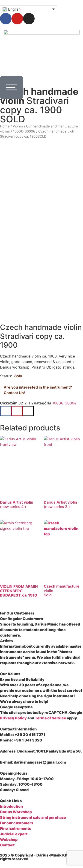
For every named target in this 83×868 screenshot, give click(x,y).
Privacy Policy (13, 718)
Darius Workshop (16, 812)
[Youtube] (17, 18)
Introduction (11, 806)
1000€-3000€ (24, 131)
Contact (7, 845)
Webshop (9, 839)
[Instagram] (29, 18)
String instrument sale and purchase (33, 817)
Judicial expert (13, 834)
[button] (5, 411)
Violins (18, 126)
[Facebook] (6, 18)
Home (5, 126)
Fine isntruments (15, 828)
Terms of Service (50, 718)
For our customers (16, 823)
